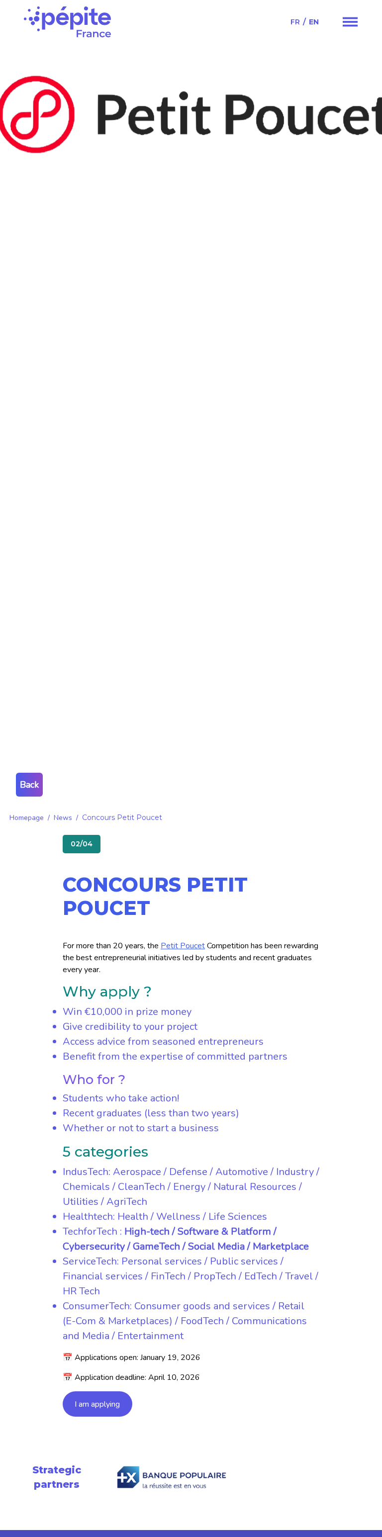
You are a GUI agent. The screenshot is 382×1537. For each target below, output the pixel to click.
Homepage (26, 817)
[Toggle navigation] (350, 22)
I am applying (97, 1404)
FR (295, 21)
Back (29, 785)
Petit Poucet (183, 945)
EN (314, 21)
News (63, 817)
